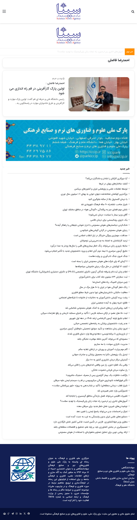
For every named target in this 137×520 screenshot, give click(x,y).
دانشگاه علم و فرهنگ (124, 485)
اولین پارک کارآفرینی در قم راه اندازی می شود (36, 88)
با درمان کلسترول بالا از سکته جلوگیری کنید (107, 199)
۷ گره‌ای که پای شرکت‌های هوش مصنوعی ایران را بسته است (99, 261)
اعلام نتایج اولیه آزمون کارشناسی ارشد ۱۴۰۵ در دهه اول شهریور (98, 318)
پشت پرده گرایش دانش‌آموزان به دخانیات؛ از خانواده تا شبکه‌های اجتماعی (93, 297)
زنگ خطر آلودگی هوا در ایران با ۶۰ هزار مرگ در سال (103, 287)
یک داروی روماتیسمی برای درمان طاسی (108, 220)
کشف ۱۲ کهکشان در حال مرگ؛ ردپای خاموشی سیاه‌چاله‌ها (101, 266)
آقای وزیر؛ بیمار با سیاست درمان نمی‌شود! (108, 215)
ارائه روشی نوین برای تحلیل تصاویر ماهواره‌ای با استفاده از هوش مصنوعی (92, 432)
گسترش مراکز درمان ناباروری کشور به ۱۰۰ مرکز (106, 360)
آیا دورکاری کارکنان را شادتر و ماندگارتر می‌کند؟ (106, 178)
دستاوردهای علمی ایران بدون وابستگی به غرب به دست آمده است (96, 416)
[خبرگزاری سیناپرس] (68, 11)
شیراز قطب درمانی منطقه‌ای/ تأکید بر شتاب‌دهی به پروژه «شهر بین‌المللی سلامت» (89, 385)
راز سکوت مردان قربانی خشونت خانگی (109, 370)
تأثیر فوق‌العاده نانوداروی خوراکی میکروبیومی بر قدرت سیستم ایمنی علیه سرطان (90, 380)
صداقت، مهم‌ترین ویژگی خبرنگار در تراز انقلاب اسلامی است (100, 235)
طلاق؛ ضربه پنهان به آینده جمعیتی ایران (109, 303)
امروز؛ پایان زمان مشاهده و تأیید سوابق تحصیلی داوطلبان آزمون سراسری (93, 328)
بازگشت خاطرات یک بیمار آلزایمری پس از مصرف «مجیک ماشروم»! (96, 375)
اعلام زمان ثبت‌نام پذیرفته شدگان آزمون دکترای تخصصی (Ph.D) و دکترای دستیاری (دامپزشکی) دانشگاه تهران (76, 272)
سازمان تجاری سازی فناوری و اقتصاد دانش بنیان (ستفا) (115, 479)
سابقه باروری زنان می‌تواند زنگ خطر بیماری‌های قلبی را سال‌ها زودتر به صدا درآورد (88, 246)
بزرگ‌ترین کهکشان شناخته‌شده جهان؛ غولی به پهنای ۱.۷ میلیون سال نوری (94, 194)
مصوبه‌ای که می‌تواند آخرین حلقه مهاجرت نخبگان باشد (102, 339)
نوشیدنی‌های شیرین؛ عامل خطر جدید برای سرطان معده (102, 406)
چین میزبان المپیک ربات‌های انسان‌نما (110, 282)
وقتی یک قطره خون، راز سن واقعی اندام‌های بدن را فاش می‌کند (97, 365)
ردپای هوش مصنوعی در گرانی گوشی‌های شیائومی (103, 230)
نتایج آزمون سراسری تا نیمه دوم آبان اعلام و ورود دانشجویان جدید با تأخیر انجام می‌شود (86, 251)
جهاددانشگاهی (127, 467)
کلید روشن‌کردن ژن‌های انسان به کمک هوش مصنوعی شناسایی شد (96, 308)
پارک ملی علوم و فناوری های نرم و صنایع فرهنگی (116, 472)
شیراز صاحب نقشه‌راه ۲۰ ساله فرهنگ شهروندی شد (104, 204)
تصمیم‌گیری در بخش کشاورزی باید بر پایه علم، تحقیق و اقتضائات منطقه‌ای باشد (90, 427)
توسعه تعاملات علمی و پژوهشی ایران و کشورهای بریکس (100, 189)
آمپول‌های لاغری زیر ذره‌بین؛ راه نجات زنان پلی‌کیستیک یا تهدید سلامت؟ (93, 401)
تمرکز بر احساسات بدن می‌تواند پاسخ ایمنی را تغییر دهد (101, 411)
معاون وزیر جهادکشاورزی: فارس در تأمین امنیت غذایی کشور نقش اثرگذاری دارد (90, 422)
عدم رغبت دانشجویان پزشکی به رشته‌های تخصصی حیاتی (100, 323)
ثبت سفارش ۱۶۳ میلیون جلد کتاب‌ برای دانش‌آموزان (103, 277)
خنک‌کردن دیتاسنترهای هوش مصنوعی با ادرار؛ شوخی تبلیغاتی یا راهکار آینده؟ (91, 225)
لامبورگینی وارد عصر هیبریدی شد (112, 391)
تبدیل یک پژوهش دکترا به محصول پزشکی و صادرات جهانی (99, 354)
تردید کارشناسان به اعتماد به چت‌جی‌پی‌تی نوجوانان (103, 240)
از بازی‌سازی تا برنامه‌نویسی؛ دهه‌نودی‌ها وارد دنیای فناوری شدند (97, 334)
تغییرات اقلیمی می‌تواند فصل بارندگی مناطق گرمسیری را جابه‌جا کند (96, 396)
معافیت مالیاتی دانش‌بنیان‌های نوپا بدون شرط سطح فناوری (99, 292)
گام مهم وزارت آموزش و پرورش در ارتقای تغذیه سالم (103, 349)
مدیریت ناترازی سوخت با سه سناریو (110, 344)
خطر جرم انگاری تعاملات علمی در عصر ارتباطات (102, 51)
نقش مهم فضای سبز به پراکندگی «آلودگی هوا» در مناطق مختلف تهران (95, 209)
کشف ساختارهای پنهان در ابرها (113, 184)
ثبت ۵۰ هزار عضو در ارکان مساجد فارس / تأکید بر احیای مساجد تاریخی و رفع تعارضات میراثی (84, 313)
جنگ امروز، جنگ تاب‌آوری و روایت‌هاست (108, 256)
